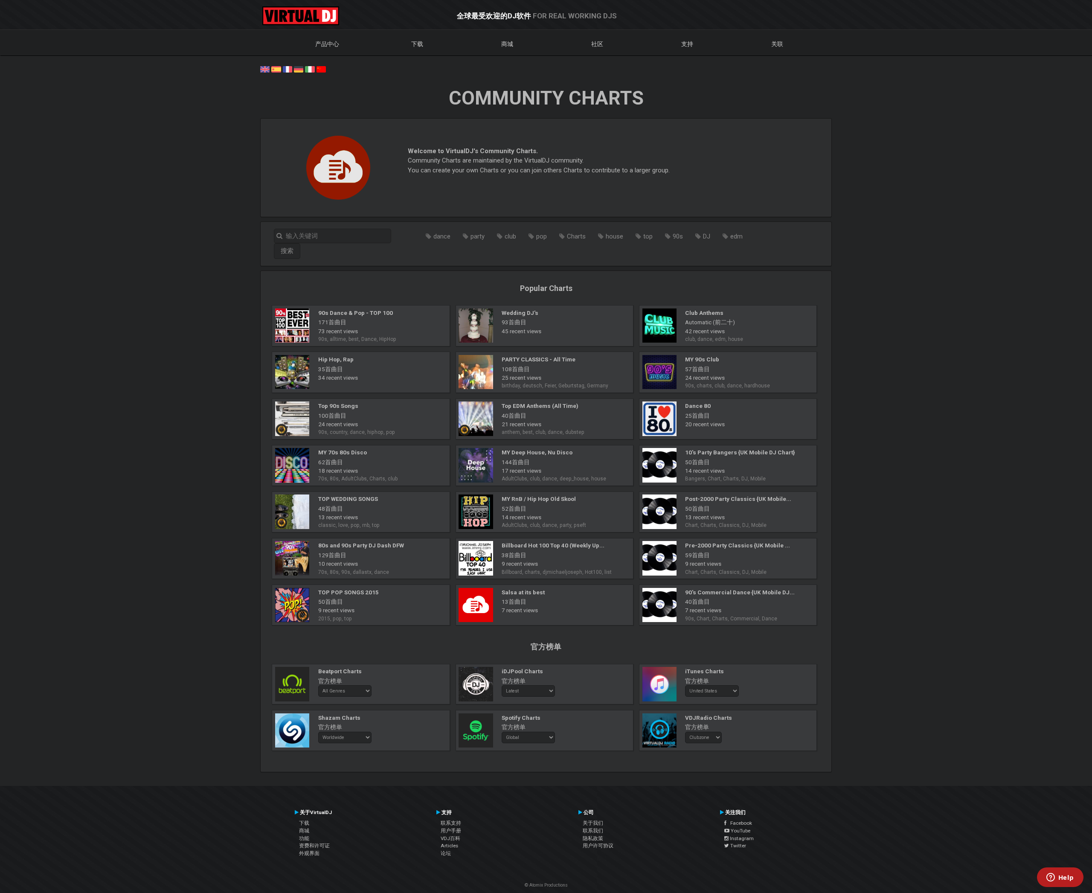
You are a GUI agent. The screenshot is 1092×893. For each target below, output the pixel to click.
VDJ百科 (450, 838)
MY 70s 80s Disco (342, 452)
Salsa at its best (523, 592)
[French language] (287, 69)
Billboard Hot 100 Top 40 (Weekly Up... (553, 545)
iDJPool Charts (522, 671)
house (614, 236)
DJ (706, 236)
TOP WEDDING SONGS (348, 498)
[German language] (298, 69)
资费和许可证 (314, 846)
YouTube (739, 831)
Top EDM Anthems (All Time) (540, 405)
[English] (265, 69)
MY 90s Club (702, 359)
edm (736, 236)
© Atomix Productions (546, 885)
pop (541, 236)
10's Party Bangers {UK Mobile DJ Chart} (740, 452)
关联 (777, 44)
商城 (507, 44)
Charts (576, 236)
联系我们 (593, 831)
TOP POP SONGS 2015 (348, 592)
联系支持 (451, 823)
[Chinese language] (321, 69)
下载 (417, 44)
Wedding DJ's (520, 312)
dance (441, 236)
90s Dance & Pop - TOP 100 (355, 312)
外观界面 (309, 853)
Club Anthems (704, 312)
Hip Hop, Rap (336, 359)
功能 (304, 838)
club (510, 236)
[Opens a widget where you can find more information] (1060, 878)
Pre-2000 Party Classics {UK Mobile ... (737, 545)
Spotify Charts (521, 717)
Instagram (741, 838)
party (477, 236)
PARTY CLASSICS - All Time (538, 359)
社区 (597, 44)
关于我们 (593, 823)
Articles (449, 846)
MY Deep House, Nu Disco (537, 452)
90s (678, 236)
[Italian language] (309, 69)
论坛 (446, 853)
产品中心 (327, 44)
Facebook (739, 823)
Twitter (737, 846)
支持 (687, 44)
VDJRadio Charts (708, 717)
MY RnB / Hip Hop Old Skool (539, 498)
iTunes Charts (704, 671)
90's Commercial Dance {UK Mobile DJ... (740, 592)
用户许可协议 (598, 846)
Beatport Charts (340, 671)
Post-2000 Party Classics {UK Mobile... (738, 498)
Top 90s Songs (338, 405)
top (648, 236)
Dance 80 (698, 405)
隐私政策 (593, 838)
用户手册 (451, 831)
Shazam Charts (339, 717)
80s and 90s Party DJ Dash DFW (361, 545)
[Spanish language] (276, 69)
